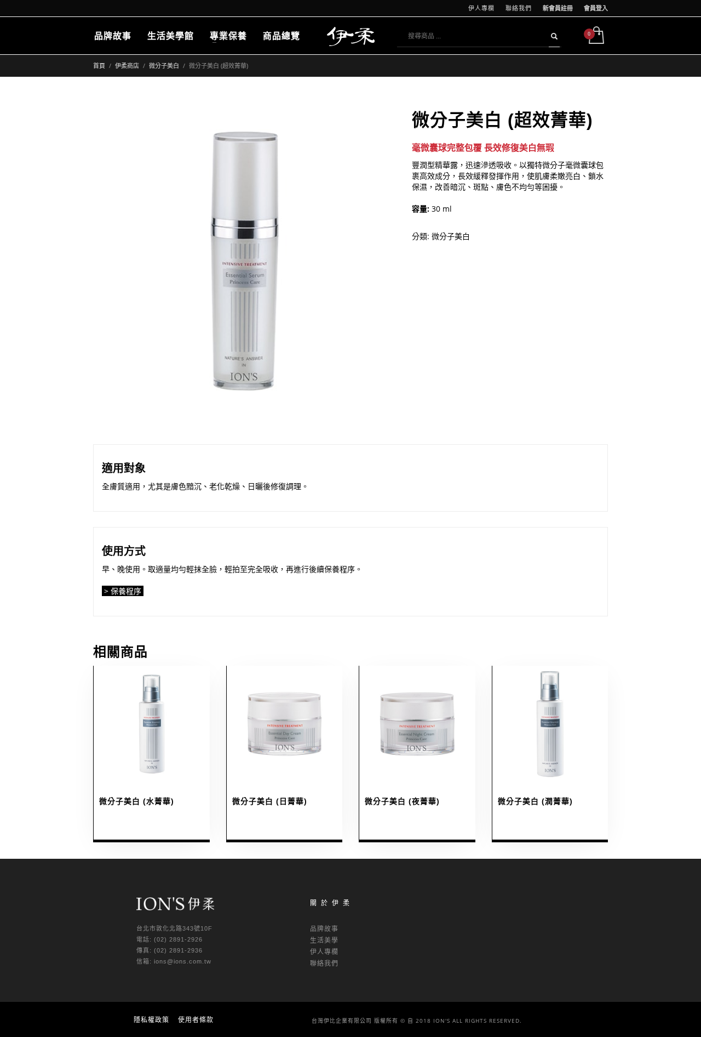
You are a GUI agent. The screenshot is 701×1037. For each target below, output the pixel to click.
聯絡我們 (518, 8)
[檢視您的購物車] (595, 36)
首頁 (99, 65)
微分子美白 (164, 65)
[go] (554, 36)
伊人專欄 (481, 8)
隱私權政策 (151, 1019)
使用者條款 (196, 1019)
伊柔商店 (127, 65)
